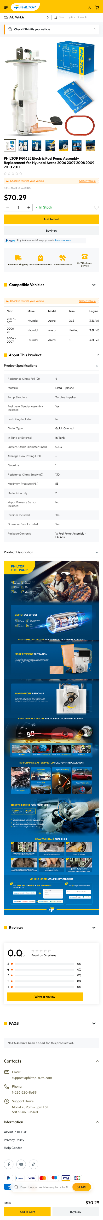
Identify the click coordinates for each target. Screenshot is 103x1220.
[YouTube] (21, 1164)
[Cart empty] (97, 7)
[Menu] (6, 7)
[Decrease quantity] (7, 207)
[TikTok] (33, 1164)
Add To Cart (51, 219)
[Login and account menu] (89, 7)
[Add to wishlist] (96, 207)
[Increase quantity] (29, 207)
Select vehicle (87, 181)
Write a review (44, 996)
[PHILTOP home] (25, 7)
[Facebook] (8, 1164)
